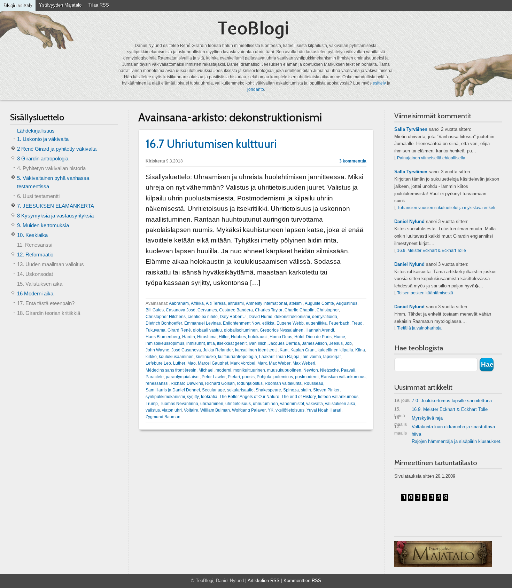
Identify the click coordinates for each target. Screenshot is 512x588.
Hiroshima (207, 336)
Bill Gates (155, 310)
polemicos (283, 376)
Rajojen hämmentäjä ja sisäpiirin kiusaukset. (457, 441)
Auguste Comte (319, 303)
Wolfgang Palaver (249, 410)
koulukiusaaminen (176, 356)
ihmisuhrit (195, 343)
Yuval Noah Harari (324, 410)
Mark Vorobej (242, 363)
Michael (206, 370)
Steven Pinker (326, 390)
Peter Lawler (214, 376)
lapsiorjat (332, 356)
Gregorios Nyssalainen (281, 330)
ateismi (296, 303)
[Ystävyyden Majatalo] (443, 554)
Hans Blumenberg (163, 336)
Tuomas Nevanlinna (179, 403)
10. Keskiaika (32, 235)
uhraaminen (211, 403)
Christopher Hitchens (166, 316)
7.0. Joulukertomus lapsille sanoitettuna (443, 400)
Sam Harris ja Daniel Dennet (173, 390)
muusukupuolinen (284, 370)
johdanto (255, 89)
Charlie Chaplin (300, 310)
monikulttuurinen (249, 370)
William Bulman (215, 410)
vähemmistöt (292, 403)
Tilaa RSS (98, 5)
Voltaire (191, 410)
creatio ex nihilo (203, 316)
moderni (223, 370)
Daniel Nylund (409, 221)
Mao (191, 363)
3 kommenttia (352, 161)
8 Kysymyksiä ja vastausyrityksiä (55, 215)
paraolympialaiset (183, 376)
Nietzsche (329, 370)
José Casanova (186, 350)
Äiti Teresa (216, 303)
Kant (284, 350)
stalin (306, 390)
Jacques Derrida (284, 343)
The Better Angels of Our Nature (249, 396)
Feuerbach (339, 323)
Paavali (348, 370)
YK (270, 410)
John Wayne (157, 350)
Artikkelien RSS (264, 580)
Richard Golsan (220, 383)
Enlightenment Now (241, 323)
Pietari (234, 376)
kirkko (151, 356)
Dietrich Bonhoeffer (164, 323)
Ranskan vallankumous (343, 376)
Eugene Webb (290, 323)
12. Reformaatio (35, 254)
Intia (211, 343)
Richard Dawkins (187, 383)
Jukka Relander (218, 350)
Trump (152, 403)
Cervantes (207, 310)
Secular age (213, 390)
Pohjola (264, 376)
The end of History (298, 396)
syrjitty (193, 396)
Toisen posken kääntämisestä (425, 293)
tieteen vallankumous (338, 396)
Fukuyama (155, 330)
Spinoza (291, 390)
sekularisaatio (240, 390)
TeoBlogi (253, 28)
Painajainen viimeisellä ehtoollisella (431, 158)
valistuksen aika (340, 403)
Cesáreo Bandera (236, 310)
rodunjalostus (250, 383)
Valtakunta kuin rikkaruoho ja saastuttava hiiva (444, 430)
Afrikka (197, 303)
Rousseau (313, 383)
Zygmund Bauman (163, 416)
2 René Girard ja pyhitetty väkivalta (56, 149)
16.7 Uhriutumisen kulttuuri (211, 144)
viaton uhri (172, 410)
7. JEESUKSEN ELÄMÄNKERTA (55, 206)
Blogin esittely (17, 5)
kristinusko (206, 356)
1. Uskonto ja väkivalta (43, 139)
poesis (248, 376)
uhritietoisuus (238, 403)
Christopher (328, 310)
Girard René (179, 330)
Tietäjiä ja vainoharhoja (419, 328)
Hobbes (238, 336)
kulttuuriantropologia (237, 356)
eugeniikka (316, 323)
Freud (357, 323)
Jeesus (336, 343)
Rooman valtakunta (283, 383)
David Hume (260, 316)
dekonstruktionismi (292, 316)
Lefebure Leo (158, 363)
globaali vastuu (207, 330)
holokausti (257, 336)
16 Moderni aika (35, 293)
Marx (262, 363)
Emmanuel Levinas (202, 323)
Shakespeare (268, 390)
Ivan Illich (257, 343)
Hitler (224, 336)
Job (348, 343)
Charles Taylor (268, 310)
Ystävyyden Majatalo (60, 5)
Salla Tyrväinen (410, 129)
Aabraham (179, 303)
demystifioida (324, 316)
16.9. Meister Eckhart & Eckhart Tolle (431, 250)
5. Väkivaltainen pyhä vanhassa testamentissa (53, 182)
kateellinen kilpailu (335, 350)
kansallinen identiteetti (256, 350)
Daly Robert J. (233, 316)
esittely (379, 83)
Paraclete (155, 376)
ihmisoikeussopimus (165, 343)
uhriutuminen (265, 403)
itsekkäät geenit (232, 343)
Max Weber (279, 363)
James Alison (314, 343)
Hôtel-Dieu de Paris (313, 336)
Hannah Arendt (319, 330)
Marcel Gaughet (213, 363)
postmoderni (307, 376)
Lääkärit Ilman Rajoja (279, 356)
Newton (310, 370)
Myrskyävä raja (418, 419)
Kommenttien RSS (302, 580)
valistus (153, 410)
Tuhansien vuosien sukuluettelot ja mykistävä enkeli (446, 207)
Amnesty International (266, 303)
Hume (339, 336)
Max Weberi (304, 363)
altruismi (236, 303)
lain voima (311, 356)
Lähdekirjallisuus (36, 131)
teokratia (209, 396)
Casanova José (180, 310)
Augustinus (346, 303)
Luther (179, 363)
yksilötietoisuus (290, 410)
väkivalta (314, 403)
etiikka (268, 323)
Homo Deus (281, 336)
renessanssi (157, 383)
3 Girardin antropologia (42, 158)
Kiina (360, 350)
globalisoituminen (241, 330)
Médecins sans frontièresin (171, 370)
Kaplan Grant (303, 350)
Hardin (188, 336)
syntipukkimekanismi (165, 396)
